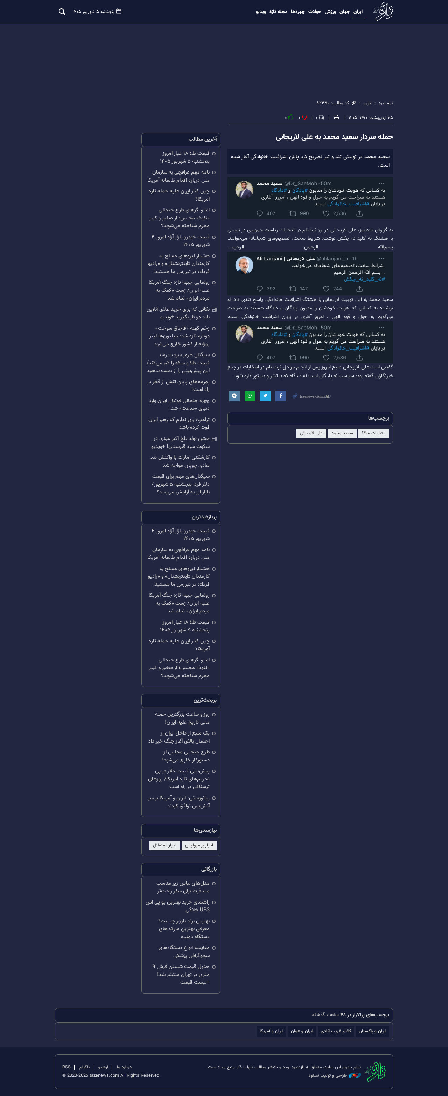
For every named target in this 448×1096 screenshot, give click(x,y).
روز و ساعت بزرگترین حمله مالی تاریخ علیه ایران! (182, 718)
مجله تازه (278, 12)
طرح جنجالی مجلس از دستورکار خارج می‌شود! (186, 756)
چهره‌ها (298, 12)
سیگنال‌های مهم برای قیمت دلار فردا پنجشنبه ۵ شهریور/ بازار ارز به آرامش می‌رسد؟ (181, 484)
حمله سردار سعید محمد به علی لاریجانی (334, 137)
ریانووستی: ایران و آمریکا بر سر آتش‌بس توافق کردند (179, 802)
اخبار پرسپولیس (199, 845)
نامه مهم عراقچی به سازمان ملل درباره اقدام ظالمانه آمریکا (178, 176)
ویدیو (261, 12)
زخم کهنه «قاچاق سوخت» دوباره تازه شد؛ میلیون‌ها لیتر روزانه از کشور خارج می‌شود (179, 336)
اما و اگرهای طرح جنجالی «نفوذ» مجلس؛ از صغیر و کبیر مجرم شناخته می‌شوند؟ (179, 218)
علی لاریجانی (311, 433)
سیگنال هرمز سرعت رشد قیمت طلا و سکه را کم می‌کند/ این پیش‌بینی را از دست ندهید (178, 363)
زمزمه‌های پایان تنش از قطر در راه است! (178, 386)
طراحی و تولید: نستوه (328, 1076)
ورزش (330, 12)
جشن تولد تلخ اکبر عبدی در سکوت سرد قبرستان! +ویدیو (180, 443)
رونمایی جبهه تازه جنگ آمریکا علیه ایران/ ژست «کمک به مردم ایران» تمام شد (179, 290)
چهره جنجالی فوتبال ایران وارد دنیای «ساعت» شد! (179, 405)
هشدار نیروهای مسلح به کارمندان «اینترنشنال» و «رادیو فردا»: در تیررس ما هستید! (179, 264)
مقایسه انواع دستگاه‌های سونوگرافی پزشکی (184, 952)
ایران (358, 12)
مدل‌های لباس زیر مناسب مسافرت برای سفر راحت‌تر (183, 887)
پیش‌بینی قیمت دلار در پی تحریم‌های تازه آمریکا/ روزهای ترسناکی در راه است (179, 779)
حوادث (314, 12)
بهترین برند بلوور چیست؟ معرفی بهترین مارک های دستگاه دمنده (184, 929)
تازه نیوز (382, 11)
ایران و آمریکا (272, 1031)
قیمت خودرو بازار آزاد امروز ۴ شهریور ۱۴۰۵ (181, 241)
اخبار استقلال (164, 845)
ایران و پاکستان (372, 1031)
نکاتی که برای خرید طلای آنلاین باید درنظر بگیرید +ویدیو (178, 313)
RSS (66, 1067)
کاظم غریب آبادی (336, 1031)
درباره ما (124, 1067)
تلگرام (84, 1067)
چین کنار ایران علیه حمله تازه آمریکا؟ (179, 195)
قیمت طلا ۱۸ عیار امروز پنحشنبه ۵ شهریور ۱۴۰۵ (185, 157)
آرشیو (103, 1067)
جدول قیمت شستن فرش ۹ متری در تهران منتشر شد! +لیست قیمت (181, 974)
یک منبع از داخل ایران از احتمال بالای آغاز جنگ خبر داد (179, 737)
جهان (345, 12)
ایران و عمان (302, 1031)
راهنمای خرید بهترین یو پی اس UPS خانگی (178, 906)
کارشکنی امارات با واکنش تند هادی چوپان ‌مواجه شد (180, 462)
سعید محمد (342, 433)
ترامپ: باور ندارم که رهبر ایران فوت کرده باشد (179, 424)
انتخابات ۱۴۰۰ (374, 433)
